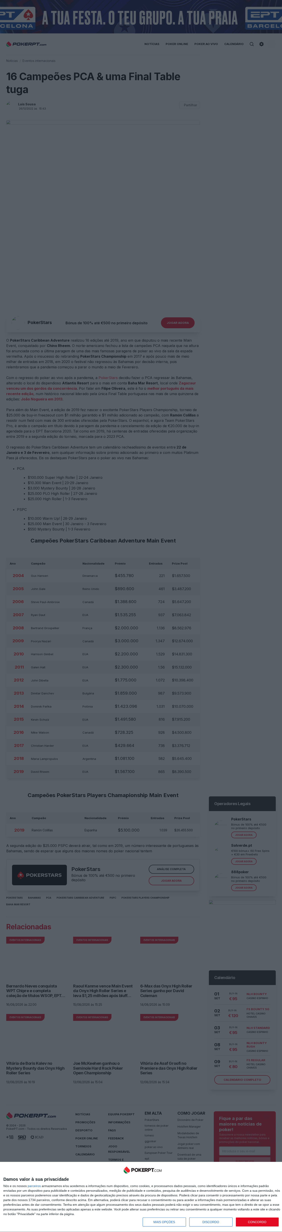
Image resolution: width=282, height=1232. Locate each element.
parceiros (34, 1185)
